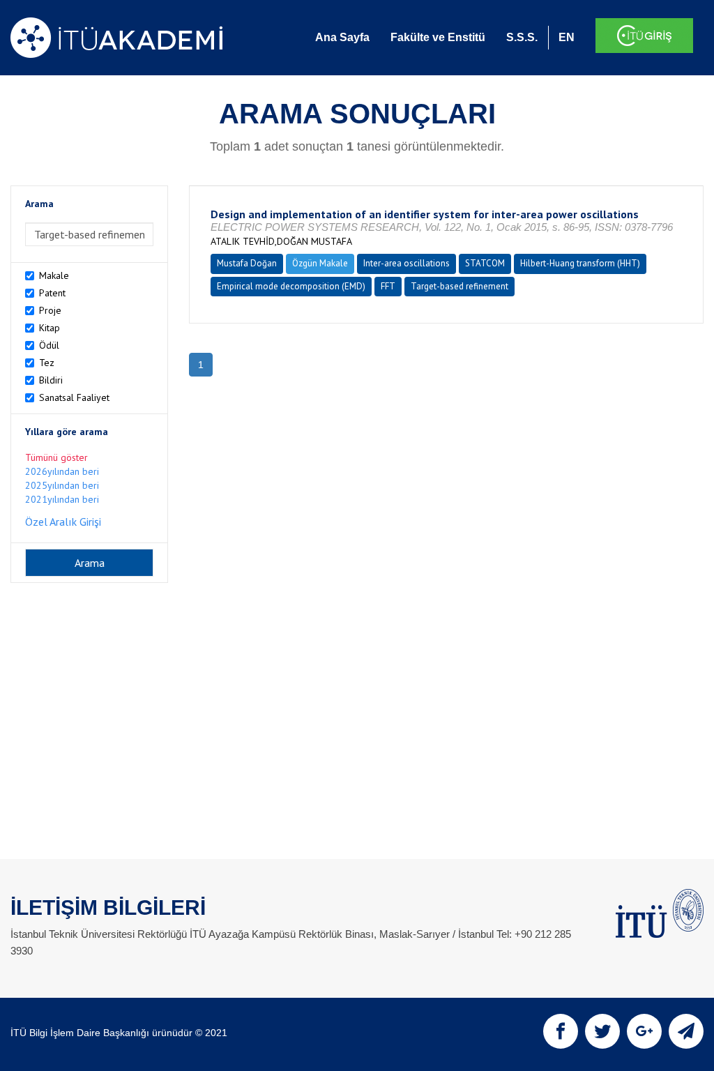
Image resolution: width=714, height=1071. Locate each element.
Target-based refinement (459, 286)
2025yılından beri (62, 485)
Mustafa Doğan (247, 263)
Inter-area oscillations (406, 263)
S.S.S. (522, 37)
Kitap (49, 327)
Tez (46, 362)
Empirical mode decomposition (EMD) (291, 286)
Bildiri (51, 380)
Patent (52, 293)
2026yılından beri (62, 471)
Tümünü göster (56, 457)
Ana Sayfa (342, 37)
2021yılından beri (62, 499)
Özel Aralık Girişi (63, 522)
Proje (50, 310)
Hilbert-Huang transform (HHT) (580, 263)
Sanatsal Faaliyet (74, 397)
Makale (54, 275)
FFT (388, 286)
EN (567, 37)
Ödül (49, 345)
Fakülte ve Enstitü (437, 37)
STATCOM (485, 263)
